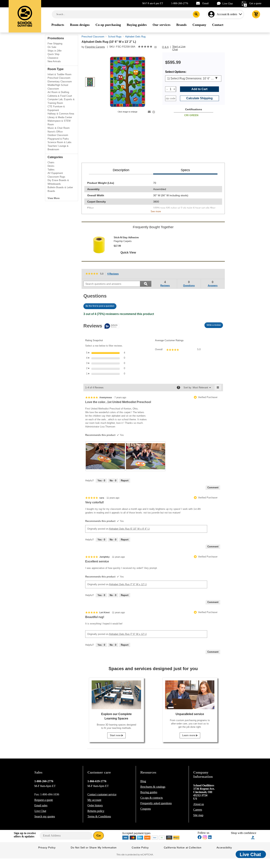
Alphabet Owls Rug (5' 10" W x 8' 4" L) (129, 528)
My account (94, 799)
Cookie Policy (140, 847)
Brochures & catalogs (152, 786)
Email (205, 3)
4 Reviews (114, 274)
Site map (198, 815)
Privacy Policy (47, 847)
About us (198, 804)
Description (121, 170)
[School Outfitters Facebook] (200, 837)
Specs (185, 170)
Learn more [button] (189, 735)
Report (124, 480)
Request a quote (43, 799)
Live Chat (227, 3)
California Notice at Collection (182, 847)
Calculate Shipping (199, 98)
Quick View (128, 252)
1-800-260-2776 (179, 3)
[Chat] (219, 3)
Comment (212, 487)
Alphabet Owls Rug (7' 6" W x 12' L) (128, 584)
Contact (101, 794)
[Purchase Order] (162, 837)
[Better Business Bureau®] (253, 837)
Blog (143, 781)
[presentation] (105, 456)
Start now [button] (115, 735)
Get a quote (255, 3)
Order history (95, 805)
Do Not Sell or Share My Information (94, 847)
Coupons (145, 808)
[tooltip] (101, 326)
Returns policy (95, 810)
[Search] (196, 14)
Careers (197, 809)
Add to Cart (199, 89)
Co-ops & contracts (151, 797)
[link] (145, 47)
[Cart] (256, 14)
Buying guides (148, 792)
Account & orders (227, 14)
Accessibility (224, 847)
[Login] (212, 14)
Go (98, 835)
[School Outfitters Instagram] (205, 838)
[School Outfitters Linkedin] (210, 837)
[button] (241, 837)
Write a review (215, 326)
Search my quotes (44, 816)
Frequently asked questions (156, 803)
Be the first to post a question (100, 306)
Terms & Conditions (99, 816)
